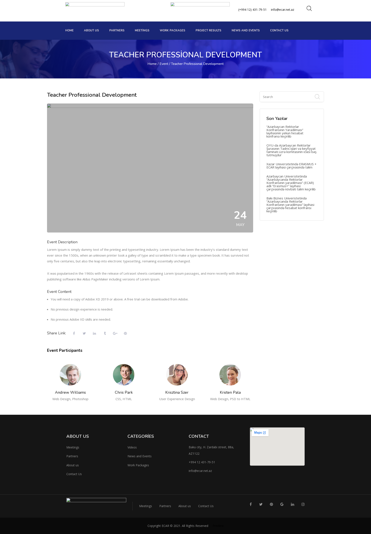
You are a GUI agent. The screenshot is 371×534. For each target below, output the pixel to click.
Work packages (172, 30)
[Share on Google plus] (115, 333)
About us (91, 30)
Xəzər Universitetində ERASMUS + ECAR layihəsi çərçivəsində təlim (291, 165)
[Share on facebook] (74, 333)
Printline (218, 526)
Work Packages (138, 465)
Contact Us (279, 30)
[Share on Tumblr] (104, 333)
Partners (117, 30)
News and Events (140, 456)
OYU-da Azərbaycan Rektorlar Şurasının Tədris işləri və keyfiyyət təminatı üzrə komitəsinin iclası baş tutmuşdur (291, 150)
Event (164, 63)
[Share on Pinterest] (125, 333)
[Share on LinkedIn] (94, 333)
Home (69, 30)
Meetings (142, 30)
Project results (208, 30)
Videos (132, 447)
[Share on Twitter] (84, 333)
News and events (246, 30)
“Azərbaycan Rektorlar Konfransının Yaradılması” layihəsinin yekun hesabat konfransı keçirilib (284, 131)
